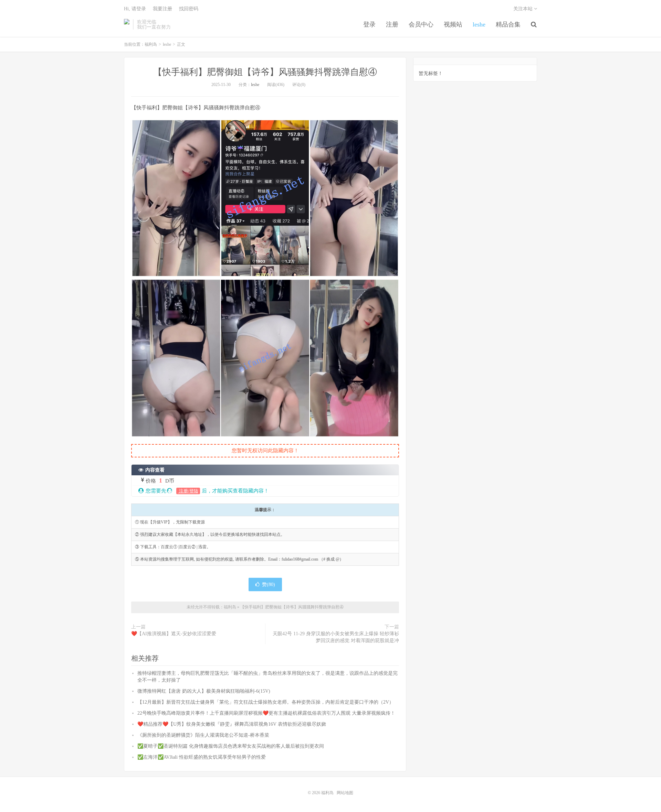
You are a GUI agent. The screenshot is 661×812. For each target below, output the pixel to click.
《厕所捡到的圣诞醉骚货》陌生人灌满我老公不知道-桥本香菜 (203, 735)
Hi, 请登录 (135, 8)
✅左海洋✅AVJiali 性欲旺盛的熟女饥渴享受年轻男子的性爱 (201, 757)
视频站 (453, 24)
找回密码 (188, 8)
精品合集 (508, 24)
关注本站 (523, 8)
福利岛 (126, 24)
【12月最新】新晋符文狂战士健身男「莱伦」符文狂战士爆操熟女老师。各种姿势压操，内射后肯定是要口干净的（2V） (265, 702)
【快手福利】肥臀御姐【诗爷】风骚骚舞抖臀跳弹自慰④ (265, 72)
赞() (268, 584)
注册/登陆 (188, 491)
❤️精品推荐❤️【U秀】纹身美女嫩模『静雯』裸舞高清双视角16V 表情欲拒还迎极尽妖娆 (231, 724)
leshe (479, 24)
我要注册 (162, 8)
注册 (392, 24)
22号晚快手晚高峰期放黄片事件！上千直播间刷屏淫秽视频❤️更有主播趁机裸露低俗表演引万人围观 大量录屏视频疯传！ (266, 713)
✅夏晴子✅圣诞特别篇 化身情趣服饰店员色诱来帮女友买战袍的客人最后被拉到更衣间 (230, 746)
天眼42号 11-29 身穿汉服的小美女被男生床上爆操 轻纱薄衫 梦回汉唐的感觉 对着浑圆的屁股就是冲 (336, 637)
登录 (369, 24)
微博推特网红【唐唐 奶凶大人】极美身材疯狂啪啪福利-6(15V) (203, 691)
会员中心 (421, 24)
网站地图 (345, 792)
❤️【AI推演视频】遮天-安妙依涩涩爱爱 (173, 633)
